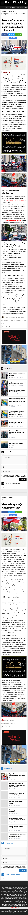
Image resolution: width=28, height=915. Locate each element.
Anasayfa (5, 11)
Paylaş (5, 34)
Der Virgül (6, 720)
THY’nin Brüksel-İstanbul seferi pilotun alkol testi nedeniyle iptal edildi (17, 7)
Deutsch (19, 405)
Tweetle (12, 34)
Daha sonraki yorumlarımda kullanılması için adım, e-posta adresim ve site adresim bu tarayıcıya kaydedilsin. (14, 476)
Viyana (10, 497)
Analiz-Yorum (11, 11)
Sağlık (18, 445)
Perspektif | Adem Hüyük (9, 317)
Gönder (19, 34)
